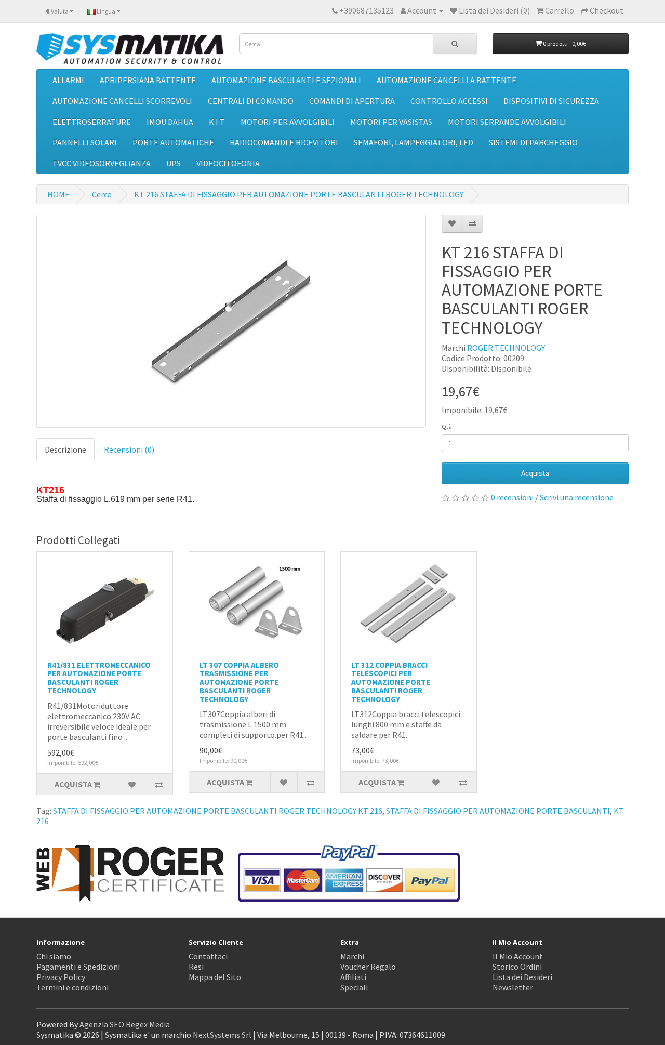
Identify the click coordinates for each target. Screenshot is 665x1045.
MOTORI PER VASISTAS (391, 121)
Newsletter (513, 987)
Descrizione (65, 449)
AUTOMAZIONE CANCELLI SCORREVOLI (122, 101)
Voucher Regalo (368, 966)
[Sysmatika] (129, 48)
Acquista (535, 473)
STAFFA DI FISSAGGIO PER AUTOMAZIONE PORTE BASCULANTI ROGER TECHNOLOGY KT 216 (217, 810)
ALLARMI (68, 80)
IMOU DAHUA (170, 121)
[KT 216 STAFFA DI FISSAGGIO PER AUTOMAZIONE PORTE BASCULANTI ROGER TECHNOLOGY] (231, 321)
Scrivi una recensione (577, 497)
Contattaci (208, 956)
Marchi (352, 956)
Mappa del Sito (215, 977)
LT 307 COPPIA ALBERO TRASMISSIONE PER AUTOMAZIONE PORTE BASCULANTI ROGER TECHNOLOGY (239, 682)
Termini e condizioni (72, 987)
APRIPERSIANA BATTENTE (148, 80)
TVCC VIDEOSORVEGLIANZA (101, 163)
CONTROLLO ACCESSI (449, 101)
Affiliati (353, 977)
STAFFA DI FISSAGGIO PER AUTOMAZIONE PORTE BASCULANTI (498, 810)
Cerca (102, 194)
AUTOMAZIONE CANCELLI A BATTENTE (446, 80)
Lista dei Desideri (522, 977)
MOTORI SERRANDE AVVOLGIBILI (507, 121)
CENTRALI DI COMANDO (251, 101)
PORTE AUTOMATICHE (173, 142)
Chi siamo (53, 956)
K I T (217, 121)
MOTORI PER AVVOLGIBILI (288, 121)
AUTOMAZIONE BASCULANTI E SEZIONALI (286, 80)
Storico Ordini (517, 966)
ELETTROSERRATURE (91, 121)
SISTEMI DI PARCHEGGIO (533, 142)
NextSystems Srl (222, 1034)
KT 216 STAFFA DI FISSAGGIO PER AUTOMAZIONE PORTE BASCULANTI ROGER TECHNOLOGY (298, 194)
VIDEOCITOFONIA (228, 163)
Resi (196, 966)
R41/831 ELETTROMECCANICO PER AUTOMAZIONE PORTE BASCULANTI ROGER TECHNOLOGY (99, 678)
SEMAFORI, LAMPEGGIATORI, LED (413, 142)
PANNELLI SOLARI (84, 142)
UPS (173, 163)
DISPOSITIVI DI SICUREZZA (551, 101)
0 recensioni (512, 497)
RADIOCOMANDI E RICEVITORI (284, 142)
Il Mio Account (518, 956)
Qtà (447, 426)
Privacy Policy (60, 977)
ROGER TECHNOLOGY (506, 347)
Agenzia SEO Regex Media (124, 1024)
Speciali (354, 987)
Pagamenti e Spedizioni (78, 966)
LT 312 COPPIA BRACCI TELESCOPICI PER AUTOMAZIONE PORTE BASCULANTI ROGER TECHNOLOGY (390, 682)
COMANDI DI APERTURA (352, 101)
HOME (58, 194)
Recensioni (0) (129, 449)
